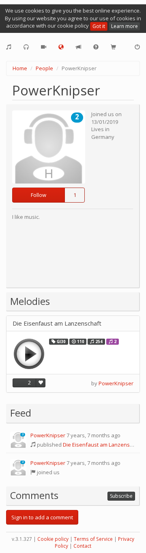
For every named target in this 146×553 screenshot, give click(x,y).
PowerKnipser (116, 383)
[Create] (8, 47)
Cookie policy (53, 539)
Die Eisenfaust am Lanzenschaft (57, 323)
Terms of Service (93, 539)
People (44, 68)
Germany (102, 136)
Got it (98, 26)
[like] (40, 382)
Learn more (124, 26)
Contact (82, 545)
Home (20, 68)
